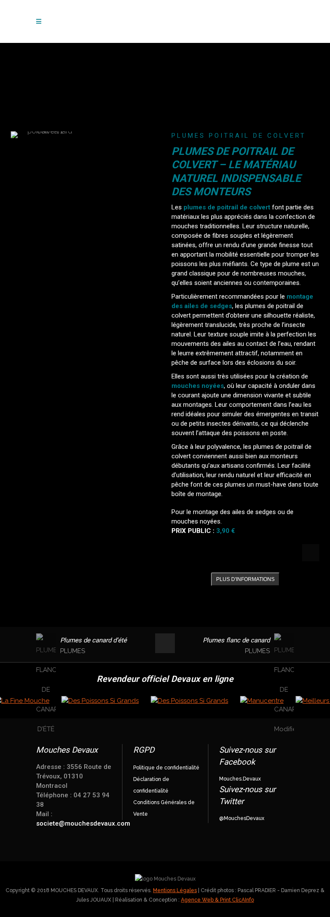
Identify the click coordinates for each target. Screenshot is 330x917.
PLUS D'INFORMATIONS (245, 579)
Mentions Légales (175, 890)
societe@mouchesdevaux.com (83, 823)
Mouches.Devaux (240, 779)
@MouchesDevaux (241, 818)
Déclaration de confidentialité (151, 785)
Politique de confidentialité (166, 768)
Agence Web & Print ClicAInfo (217, 900)
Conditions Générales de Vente (164, 808)
